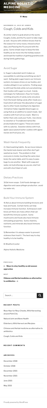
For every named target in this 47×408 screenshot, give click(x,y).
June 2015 (8, 381)
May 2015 (8, 386)
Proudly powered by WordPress (16, 402)
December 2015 (10, 371)
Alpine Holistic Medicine (18, 5)
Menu (25, 17)
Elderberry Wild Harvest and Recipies (19, 323)
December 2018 (10, 361)
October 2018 (9, 366)
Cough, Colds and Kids (13, 336)
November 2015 (10, 376)
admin (28, 25)
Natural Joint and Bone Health (16, 319)
